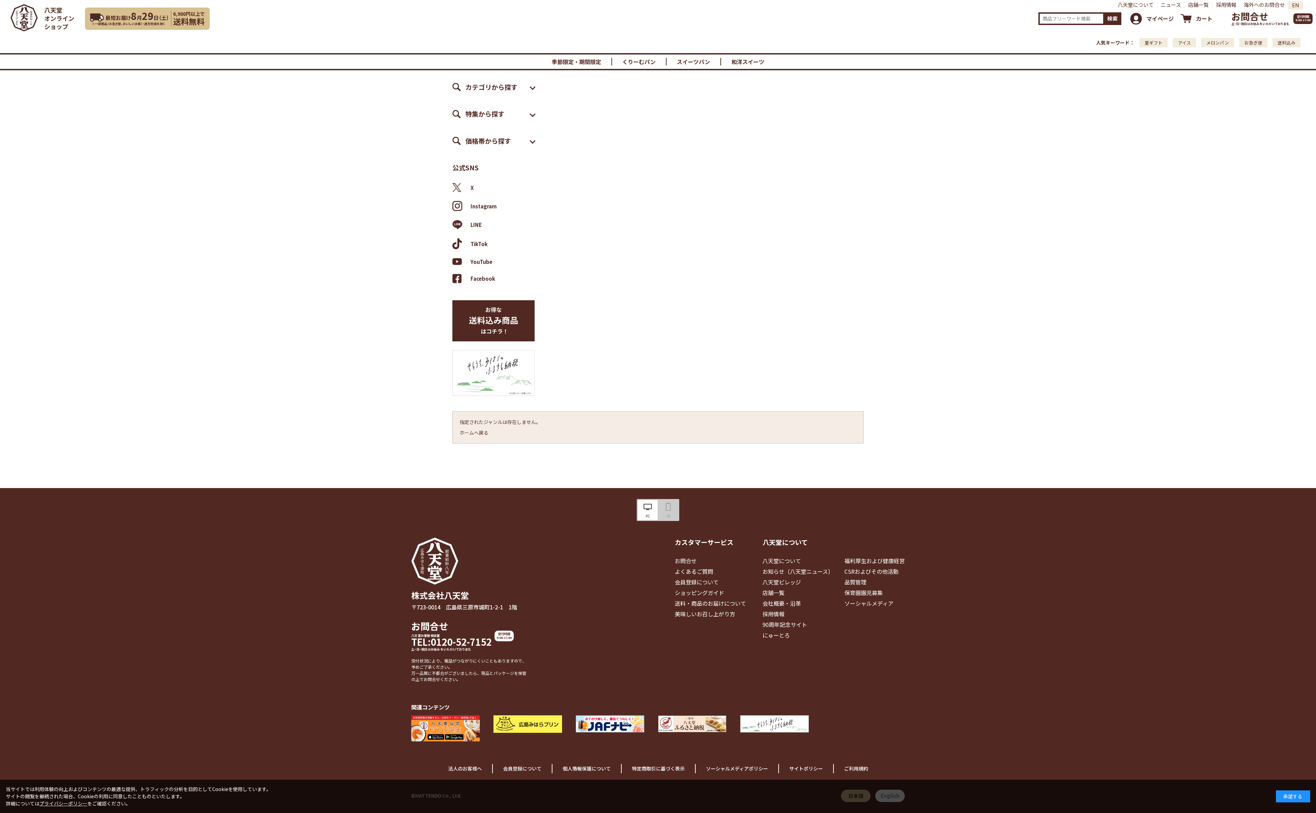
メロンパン (1217, 42)
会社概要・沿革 (782, 603)
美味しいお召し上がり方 (705, 614)
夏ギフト (1153, 42)
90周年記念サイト (785, 624)
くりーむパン (639, 61)
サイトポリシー (806, 768)
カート (1204, 18)
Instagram (484, 206)
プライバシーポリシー (63, 803)
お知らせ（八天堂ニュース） (798, 571)
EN (1295, 5)
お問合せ (1249, 16)
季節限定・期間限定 (576, 61)
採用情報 (1226, 4)
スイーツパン (693, 61)
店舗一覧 (1198, 4)
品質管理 (855, 582)
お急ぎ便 (1253, 42)
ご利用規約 (856, 768)
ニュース (1171, 4)
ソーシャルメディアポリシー (737, 768)
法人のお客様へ (465, 768)
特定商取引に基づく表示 (658, 768)
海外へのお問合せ (1264, 4)
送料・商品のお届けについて (710, 603)
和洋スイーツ (747, 61)
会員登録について (697, 582)
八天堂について (1136, 4)
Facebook (483, 278)
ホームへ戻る (474, 432)
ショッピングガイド (699, 592)
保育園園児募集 (863, 592)
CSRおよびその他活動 (871, 571)
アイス (1184, 42)
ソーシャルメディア (868, 603)
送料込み (1286, 42)
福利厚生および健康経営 (874, 561)
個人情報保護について (587, 768)
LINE (476, 224)
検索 (1112, 18)
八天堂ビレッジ (782, 582)
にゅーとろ (776, 635)
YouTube (481, 261)
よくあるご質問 (694, 571)
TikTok (479, 243)
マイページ (1160, 18)
